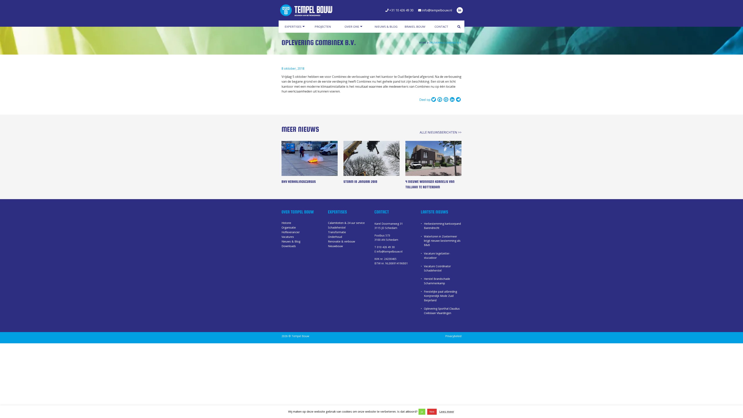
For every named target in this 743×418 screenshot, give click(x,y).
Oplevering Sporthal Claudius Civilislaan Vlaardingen (442, 311)
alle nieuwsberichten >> (440, 132)
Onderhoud (335, 237)
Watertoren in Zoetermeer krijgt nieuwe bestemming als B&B (442, 241)
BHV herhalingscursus (299, 182)
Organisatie (289, 227)
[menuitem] (297, 27)
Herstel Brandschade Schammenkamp (437, 281)
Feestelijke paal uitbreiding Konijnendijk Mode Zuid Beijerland (440, 296)
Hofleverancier (291, 232)
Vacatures (288, 237)
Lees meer (446, 411)
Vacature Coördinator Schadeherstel (437, 268)
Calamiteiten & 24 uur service (346, 223)
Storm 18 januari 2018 (360, 182)
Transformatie (337, 232)
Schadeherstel (337, 227)
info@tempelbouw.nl (436, 10)
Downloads (289, 246)
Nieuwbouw (335, 246)
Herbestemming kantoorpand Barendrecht (442, 226)
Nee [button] (432, 411)
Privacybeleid (453, 336)
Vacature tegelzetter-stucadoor (437, 256)
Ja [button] (422, 411)
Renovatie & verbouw (341, 241)
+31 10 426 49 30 (401, 10)
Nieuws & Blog (291, 241)
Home (422, 42)
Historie (286, 223)
